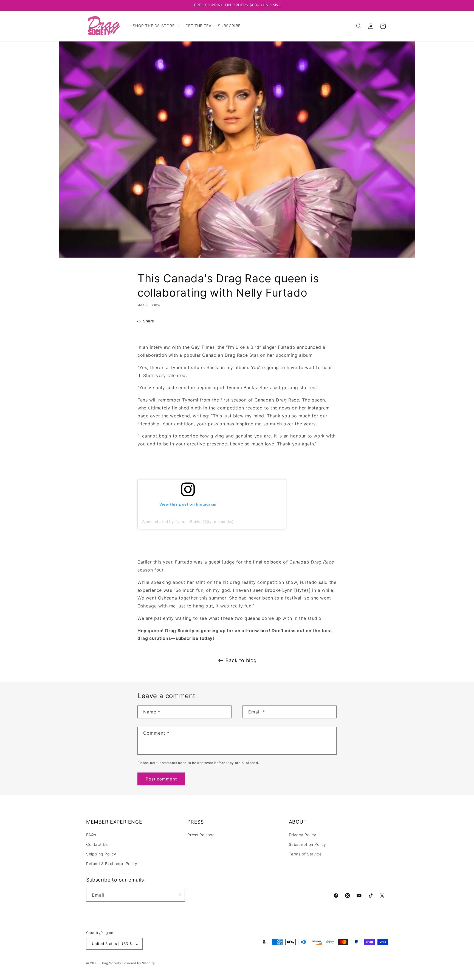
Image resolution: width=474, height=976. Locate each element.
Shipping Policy (101, 853)
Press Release (201, 834)
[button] (155, 26)
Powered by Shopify (138, 963)
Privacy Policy (302, 834)
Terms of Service (305, 853)
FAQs (91, 834)
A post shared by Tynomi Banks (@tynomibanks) (187, 521)
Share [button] (148, 321)
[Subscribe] (179, 894)
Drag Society (111, 963)
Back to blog (241, 660)
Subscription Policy (307, 844)
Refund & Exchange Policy (111, 863)
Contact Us (97, 844)
